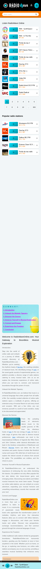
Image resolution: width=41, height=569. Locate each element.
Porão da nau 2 (24, 43)
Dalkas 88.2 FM (24, 137)
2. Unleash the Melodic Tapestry (15, 313)
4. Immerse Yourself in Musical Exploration (19, 320)
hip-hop (20, 367)
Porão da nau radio (25, 57)
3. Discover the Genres (12, 316)
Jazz (13, 437)
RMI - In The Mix (25, 36)
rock (34, 370)
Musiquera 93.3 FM (26, 123)
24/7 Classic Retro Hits (27, 50)
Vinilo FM (22, 78)
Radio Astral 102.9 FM (27, 85)
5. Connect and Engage (12, 323)
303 (34, 107)
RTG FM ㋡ (23, 71)
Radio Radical (24, 92)
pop (10, 432)
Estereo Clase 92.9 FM (27, 144)
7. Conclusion (8, 329)
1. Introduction (8, 310)
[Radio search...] (36, 14)
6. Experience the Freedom (13, 326)
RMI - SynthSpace (25, 29)
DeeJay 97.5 (23, 64)
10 (23, 107)
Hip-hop (11, 448)
